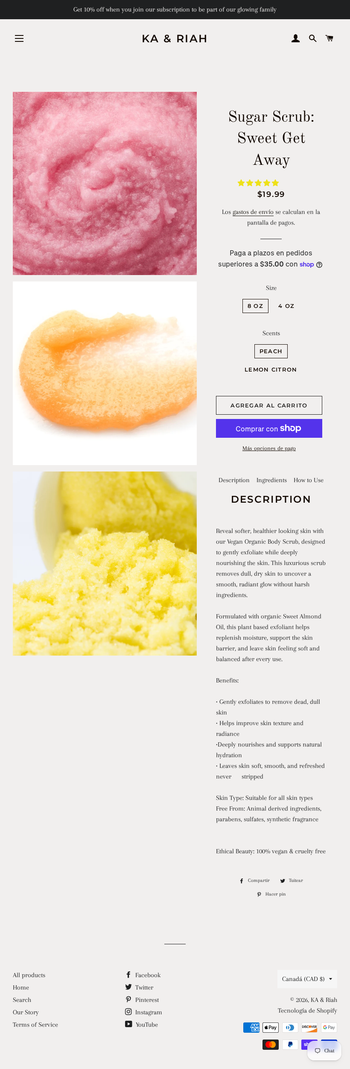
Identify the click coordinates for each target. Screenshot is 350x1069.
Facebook (147, 975)
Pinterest (146, 1000)
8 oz (255, 305)
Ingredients (272, 480)
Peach (271, 351)
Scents (271, 333)
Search (22, 1000)
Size (271, 288)
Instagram (148, 1012)
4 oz (286, 305)
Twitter (143, 987)
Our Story (26, 1012)
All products (29, 975)
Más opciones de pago (269, 448)
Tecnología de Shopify (307, 1010)
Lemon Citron (271, 369)
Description (234, 480)
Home (21, 987)
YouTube (146, 1024)
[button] (259, 183)
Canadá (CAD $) (303, 979)
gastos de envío (253, 212)
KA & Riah (175, 38)
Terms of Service (35, 1024)
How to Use (309, 480)
